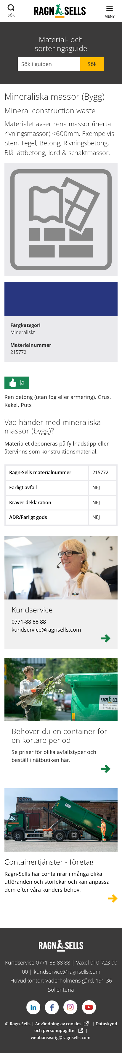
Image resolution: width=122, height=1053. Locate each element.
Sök (92, 64)
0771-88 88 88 (53, 962)
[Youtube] (89, 1007)
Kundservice (32, 609)
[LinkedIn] (33, 1007)
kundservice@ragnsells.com (67, 971)
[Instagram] (70, 1007)
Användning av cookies (58, 1023)
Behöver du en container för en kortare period (59, 735)
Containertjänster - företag (49, 862)
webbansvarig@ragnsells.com (60, 1037)
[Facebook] (52, 1007)
